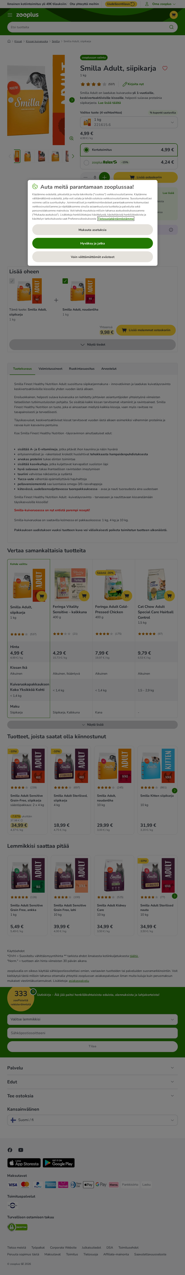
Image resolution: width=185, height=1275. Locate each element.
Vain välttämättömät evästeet (92, 257)
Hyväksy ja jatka (92, 243)
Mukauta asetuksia (92, 230)
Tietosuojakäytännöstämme (116, 219)
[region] (92, 223)
